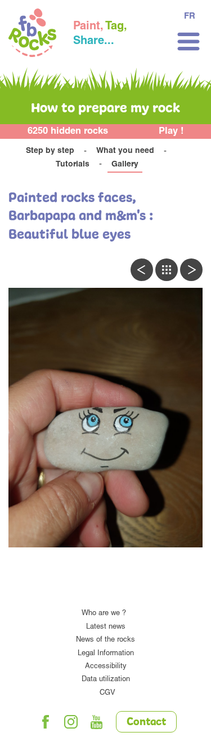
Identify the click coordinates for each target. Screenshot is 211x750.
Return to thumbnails (166, 269)
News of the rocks (105, 640)
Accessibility (106, 666)
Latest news (105, 627)
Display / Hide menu (188, 41)
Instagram (71, 721)
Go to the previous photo (142, 269)
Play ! (171, 132)
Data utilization (106, 679)
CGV (107, 693)
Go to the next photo (191, 269)
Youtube (96, 721)
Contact (146, 722)
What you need (125, 151)
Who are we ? (104, 613)
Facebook (45, 721)
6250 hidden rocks (68, 132)
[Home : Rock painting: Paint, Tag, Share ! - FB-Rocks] (32, 34)
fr (189, 16)
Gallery (124, 165)
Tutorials (72, 165)
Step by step (50, 151)
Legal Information (106, 653)
